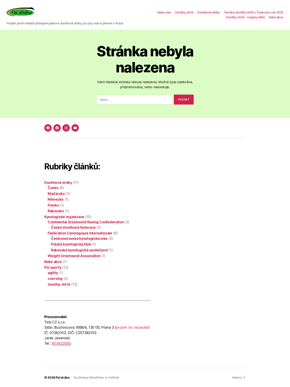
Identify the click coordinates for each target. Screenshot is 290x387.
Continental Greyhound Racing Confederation (86, 222)
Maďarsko (56, 194)
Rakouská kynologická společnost (79, 250)
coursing (55, 278)
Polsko (53, 205)
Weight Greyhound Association (74, 256)
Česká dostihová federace (73, 227)
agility (53, 273)
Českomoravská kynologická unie (79, 238)
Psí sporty (52, 267)
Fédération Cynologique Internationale (80, 233)
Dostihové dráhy (208, 12)
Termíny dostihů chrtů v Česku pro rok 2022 (253, 12)
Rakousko (56, 211)
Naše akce (276, 17)
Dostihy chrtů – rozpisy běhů (245, 17)
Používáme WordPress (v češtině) (96, 377)
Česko (53, 188)
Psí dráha (62, 377)
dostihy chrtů (59, 284)
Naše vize (164, 12)
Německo (56, 199)
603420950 (61, 343)
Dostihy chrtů (184, 12)
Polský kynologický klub (71, 244)
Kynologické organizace (64, 217)
